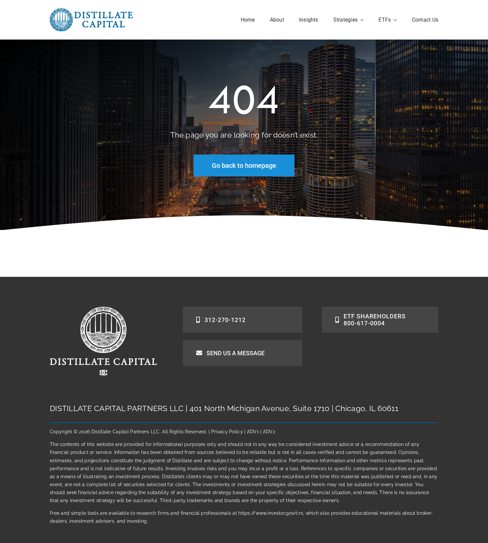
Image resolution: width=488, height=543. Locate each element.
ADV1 (253, 431)
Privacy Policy (227, 431)
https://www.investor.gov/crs (270, 513)
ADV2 (269, 431)
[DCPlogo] (91, 11)
